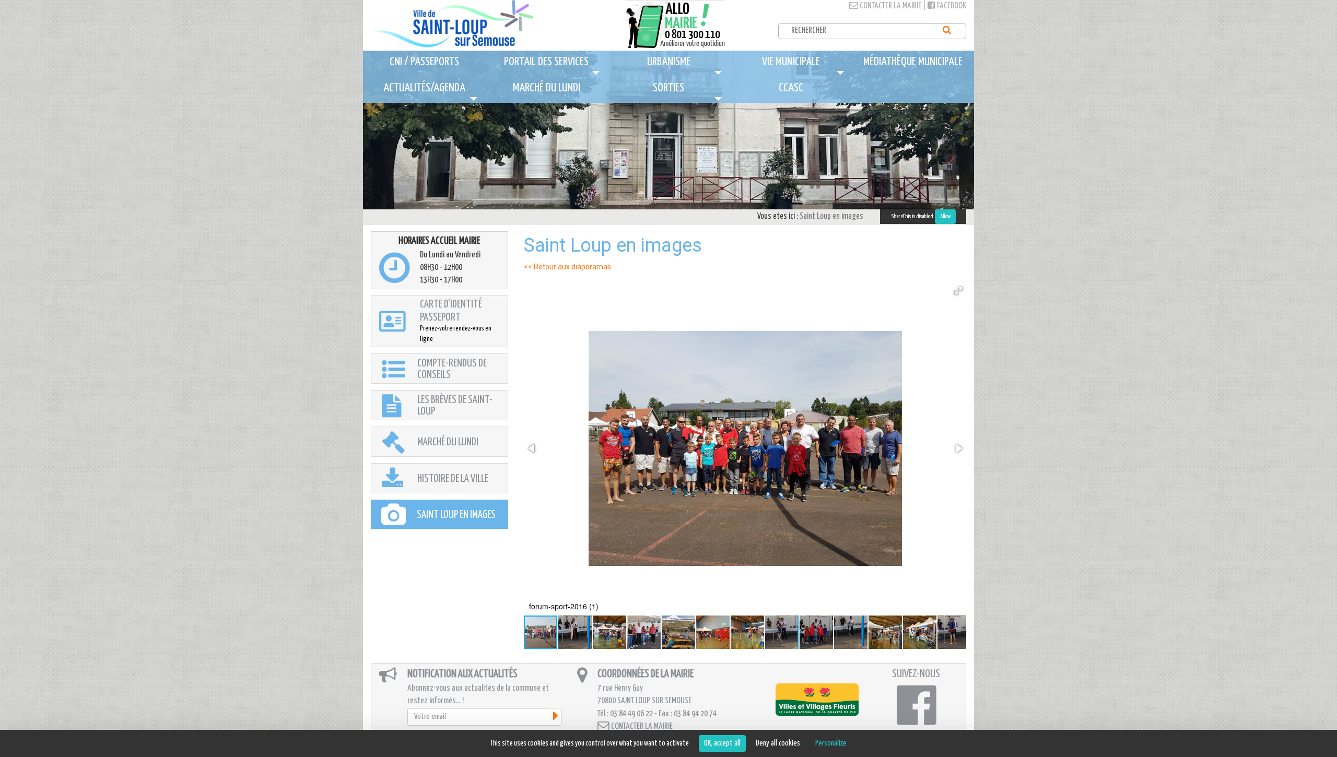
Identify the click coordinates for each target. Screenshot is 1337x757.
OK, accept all (722, 743)
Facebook (950, 6)
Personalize (831, 743)
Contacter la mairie (889, 6)
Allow (945, 216)
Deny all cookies (778, 743)
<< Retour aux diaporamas (567, 267)
